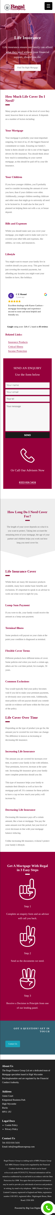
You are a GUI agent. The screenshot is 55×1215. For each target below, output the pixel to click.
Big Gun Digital (33, 1208)
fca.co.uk (9, 1173)
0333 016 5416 (27, 482)
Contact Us (12, 1044)
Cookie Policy (11, 1125)
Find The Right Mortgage (27, 68)
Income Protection (17, 351)
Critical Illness (15, 346)
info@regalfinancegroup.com (21, 1146)
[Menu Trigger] (48, 6)
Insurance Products (18, 342)
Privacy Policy (11, 1129)
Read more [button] (32, 319)
